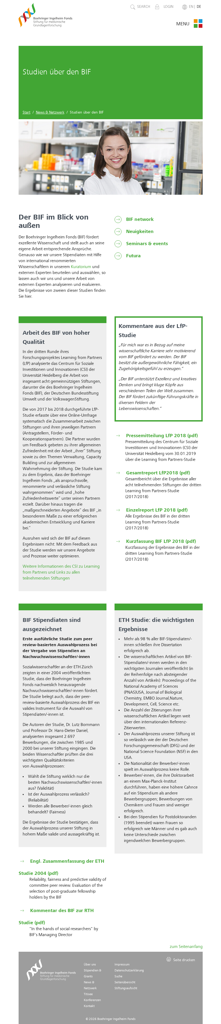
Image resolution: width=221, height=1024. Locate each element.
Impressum (122, 964)
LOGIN (169, 7)
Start (26, 112)
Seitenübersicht (125, 982)
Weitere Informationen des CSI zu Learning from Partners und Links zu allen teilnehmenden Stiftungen (61, 572)
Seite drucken (183, 960)
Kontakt (89, 1006)
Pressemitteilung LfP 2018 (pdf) (161, 435)
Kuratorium (81, 267)
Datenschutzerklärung (129, 970)
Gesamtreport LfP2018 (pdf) (157, 473)
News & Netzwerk (50, 112)
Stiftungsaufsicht (126, 988)
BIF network (139, 219)
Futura (133, 256)
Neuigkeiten (139, 231)
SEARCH (143, 7)
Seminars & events (146, 243)
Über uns (90, 964)
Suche (118, 976)
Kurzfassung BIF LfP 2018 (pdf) (160, 541)
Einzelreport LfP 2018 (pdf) (156, 510)
